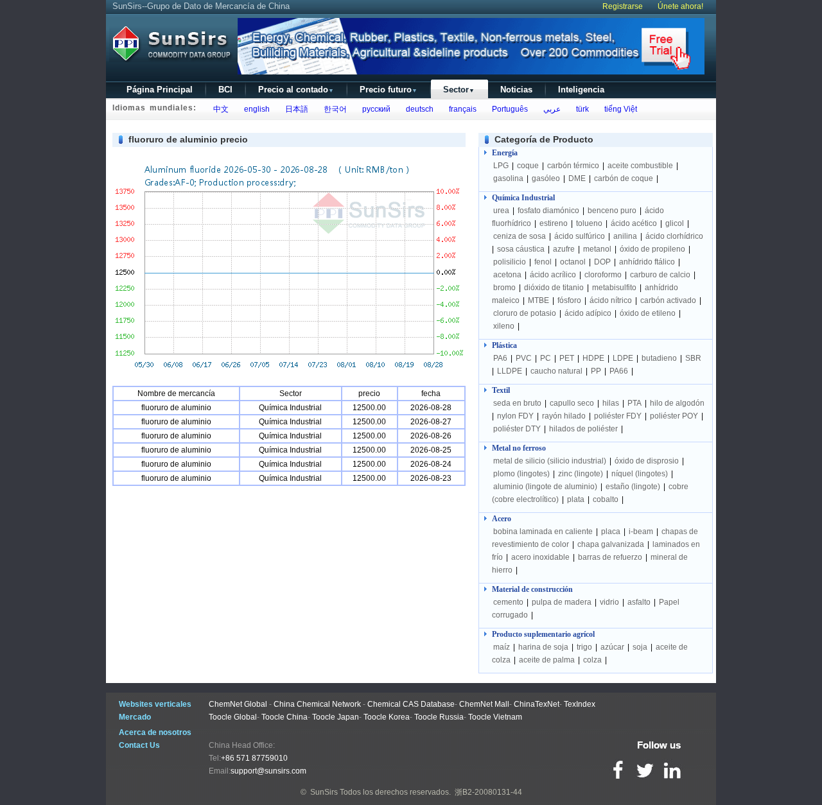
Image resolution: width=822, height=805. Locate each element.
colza (592, 659)
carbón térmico (573, 165)
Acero (501, 518)
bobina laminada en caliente (543, 531)
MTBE (538, 300)
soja (640, 647)
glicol (674, 223)
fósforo (569, 300)
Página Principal (160, 89)
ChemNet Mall (484, 704)
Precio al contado (296, 89)
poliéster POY (674, 415)
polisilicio (509, 261)
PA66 (618, 371)
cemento (508, 602)
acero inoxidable (540, 557)
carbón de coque (623, 178)
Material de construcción (532, 589)
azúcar (612, 647)
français (461, 109)
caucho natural (556, 371)
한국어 (333, 109)
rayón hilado (564, 415)
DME (577, 178)
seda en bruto (517, 403)
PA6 (500, 358)
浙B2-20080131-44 (488, 792)
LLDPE (509, 371)
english (255, 109)
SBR (693, 358)
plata (575, 499)
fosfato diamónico (548, 210)
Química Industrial (523, 197)
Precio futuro (388, 89)
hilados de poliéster (583, 428)
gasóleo (546, 178)
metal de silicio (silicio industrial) (549, 460)
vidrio (609, 602)
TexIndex (579, 704)
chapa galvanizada (610, 544)
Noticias (516, 89)
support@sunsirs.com (268, 770)
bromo (504, 287)
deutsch (417, 109)
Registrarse (622, 6)
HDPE (593, 358)
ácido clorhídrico (674, 236)
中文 (219, 109)
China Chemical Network (317, 704)
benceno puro (612, 210)
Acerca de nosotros (155, 732)
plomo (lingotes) (521, 473)
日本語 (294, 109)
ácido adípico (587, 313)
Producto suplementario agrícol (543, 634)
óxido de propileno (652, 249)
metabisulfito (614, 287)
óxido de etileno (648, 313)
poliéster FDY (618, 415)
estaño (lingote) (633, 486)
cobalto (605, 499)
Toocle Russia (439, 717)
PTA (634, 403)
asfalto (639, 602)
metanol (597, 249)
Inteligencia (581, 89)
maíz (501, 647)
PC (545, 358)
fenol (543, 261)
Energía (505, 152)
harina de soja (543, 647)
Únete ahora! (680, 6)
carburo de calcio (660, 274)
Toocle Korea (386, 717)
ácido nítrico (611, 300)
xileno (503, 326)
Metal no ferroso (519, 448)
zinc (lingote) (580, 473)
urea (501, 210)
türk (580, 109)
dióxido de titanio (554, 287)
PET (566, 358)
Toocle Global (233, 717)
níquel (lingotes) (639, 473)
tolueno (589, 223)
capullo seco (572, 403)
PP (596, 371)
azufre (564, 249)
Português (508, 109)
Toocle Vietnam (495, 717)
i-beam (641, 531)
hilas (610, 403)
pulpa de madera (561, 602)
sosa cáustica (521, 249)
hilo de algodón (677, 403)
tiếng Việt (618, 109)
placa (610, 531)
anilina (625, 236)
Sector (459, 89)
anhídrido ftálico (647, 261)
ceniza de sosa (519, 236)
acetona (507, 274)
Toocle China (284, 717)
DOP (602, 261)
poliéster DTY (517, 428)
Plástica (504, 345)
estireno (553, 223)
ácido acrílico (553, 274)
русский (374, 109)
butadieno (659, 358)
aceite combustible (640, 165)
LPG (501, 165)
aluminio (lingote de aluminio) (545, 486)
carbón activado (668, 300)
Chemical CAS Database (411, 704)
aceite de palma (547, 659)
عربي (550, 109)
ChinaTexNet (536, 704)
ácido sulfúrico (579, 236)
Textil (501, 390)
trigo (584, 647)
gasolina (508, 178)
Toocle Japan (335, 717)
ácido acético (634, 223)
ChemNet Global (238, 704)
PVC (524, 358)
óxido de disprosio (648, 460)
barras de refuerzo (610, 557)
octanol (573, 261)
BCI (225, 89)
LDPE (623, 358)
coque (528, 165)
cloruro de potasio (524, 313)
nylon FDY (515, 415)
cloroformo (603, 274)
